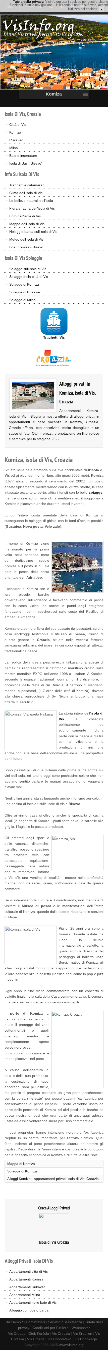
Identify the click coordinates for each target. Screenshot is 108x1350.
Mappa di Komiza (21, 1164)
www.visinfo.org (71, 1345)
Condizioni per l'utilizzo (50, 1328)
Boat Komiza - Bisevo (26, 247)
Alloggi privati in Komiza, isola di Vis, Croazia (77, 392)
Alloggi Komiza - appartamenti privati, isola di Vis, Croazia (53, 1179)
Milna (13, 148)
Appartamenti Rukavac (27, 1287)
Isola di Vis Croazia (54, 1242)
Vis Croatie (35, 1339)
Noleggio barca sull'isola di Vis (33, 232)
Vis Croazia (61, 1333)
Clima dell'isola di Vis (25, 193)
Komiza (15, 132)
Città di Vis (17, 125)
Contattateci (35, 1322)
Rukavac (16, 140)
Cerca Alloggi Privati (54, 1208)
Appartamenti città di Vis (28, 1271)
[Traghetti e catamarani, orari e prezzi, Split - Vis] (54, 321)
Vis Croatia (16, 1333)
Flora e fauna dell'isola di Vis (32, 208)
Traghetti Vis (54, 337)
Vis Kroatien (82, 1333)
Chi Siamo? (14, 1322)
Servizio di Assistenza (65, 1322)
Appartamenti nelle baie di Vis (33, 1302)
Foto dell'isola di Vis (25, 216)
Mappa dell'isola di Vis (26, 224)
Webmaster (81, 1328)
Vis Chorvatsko (59, 1339)
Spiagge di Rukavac (25, 292)
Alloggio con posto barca (28, 1310)
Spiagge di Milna (22, 300)
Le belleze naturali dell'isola (31, 201)
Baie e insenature (23, 156)
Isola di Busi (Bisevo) (25, 163)
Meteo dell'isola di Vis (26, 239)
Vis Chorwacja (85, 1339)
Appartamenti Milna (24, 1295)
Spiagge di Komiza (24, 284)
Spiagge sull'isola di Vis (27, 269)
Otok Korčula (38, 1333)
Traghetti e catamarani (27, 185)
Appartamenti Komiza (26, 1279)
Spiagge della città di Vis (28, 277)
